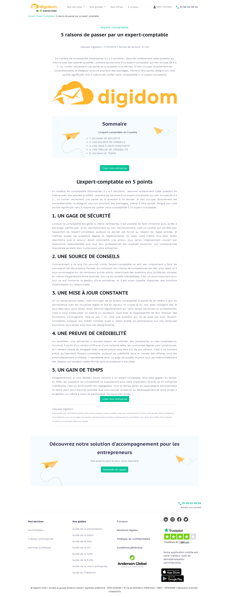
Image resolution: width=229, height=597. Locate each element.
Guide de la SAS (82, 541)
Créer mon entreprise (114, 168)
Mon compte (164, 6)
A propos (133, 6)
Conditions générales (129, 547)
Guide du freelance (84, 572)
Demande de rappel (114, 469)
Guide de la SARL (82, 553)
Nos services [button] (75, 6)
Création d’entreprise (40, 538)
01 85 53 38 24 (191, 503)
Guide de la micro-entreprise (89, 566)
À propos (122, 521)
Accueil (31, 16)
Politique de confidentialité (133, 538)
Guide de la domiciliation (87, 528)
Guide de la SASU (83, 535)
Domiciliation (36, 530)
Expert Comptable (45, 16)
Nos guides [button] (97, 6)
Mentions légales (127, 530)
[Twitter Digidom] (187, 519)
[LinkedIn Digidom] (166, 519)
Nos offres (116, 6)
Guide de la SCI (81, 547)
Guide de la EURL (82, 560)
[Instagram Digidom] (173, 519)
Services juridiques (39, 547)
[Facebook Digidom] (180, 519)
